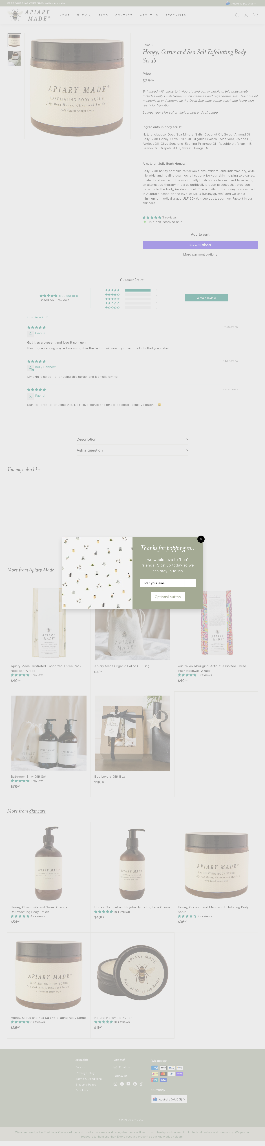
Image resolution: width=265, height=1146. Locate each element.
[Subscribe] (190, 583)
